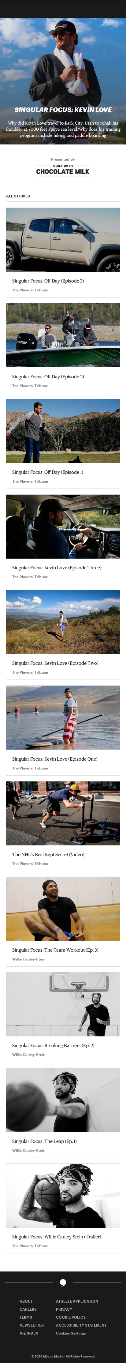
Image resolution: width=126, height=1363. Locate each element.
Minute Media (53, 1356)
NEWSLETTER (32, 1325)
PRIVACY (64, 1309)
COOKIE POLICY (71, 1317)
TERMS (26, 1317)
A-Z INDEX (29, 1333)
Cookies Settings (71, 1333)
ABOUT (26, 1301)
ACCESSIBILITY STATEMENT (81, 1325)
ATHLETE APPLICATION (77, 1301)
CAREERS (28, 1309)
